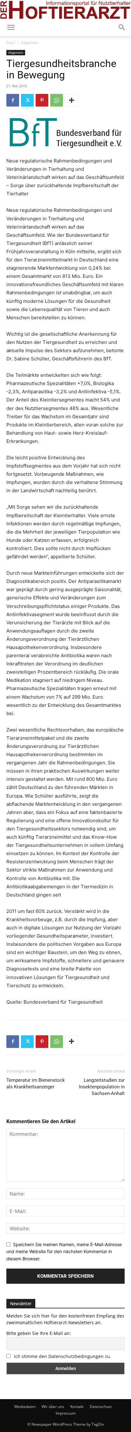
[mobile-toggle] (11, 27)
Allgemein (30, 42)
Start (10, 42)
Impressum (66, 1413)
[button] (122, 27)
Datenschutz (101, 1406)
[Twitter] (27, 100)
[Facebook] (12, 100)
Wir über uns (53, 1406)
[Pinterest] (42, 100)
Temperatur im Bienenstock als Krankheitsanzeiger (35, 1083)
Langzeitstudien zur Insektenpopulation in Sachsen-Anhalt (102, 1086)
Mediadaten (25, 1406)
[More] (71, 100)
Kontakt (77, 1406)
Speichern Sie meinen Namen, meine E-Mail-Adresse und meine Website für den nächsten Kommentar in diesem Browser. (64, 1251)
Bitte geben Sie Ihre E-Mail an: (38, 1333)
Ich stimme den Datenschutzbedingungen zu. (62, 1356)
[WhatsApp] (56, 100)
